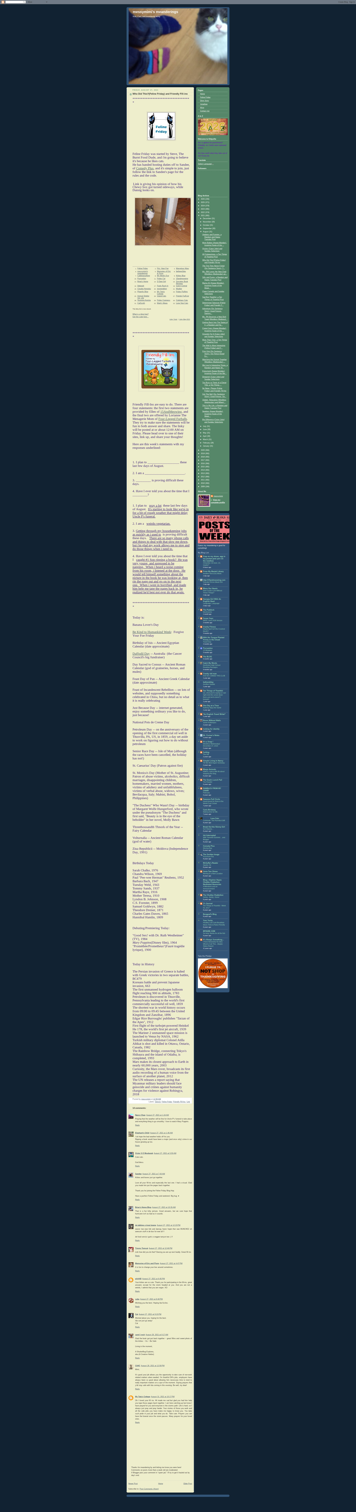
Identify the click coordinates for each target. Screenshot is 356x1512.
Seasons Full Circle (211, 799)
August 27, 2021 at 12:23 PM (168, 1225)
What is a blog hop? (141, 314)
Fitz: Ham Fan (163, 268)
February (207, 443)
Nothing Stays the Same (212, 708)
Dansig (158, 1102)
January (206, 446)
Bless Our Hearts (210, 589)
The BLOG (207, 657)
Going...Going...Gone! (211, 897)
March (205, 439)
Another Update (209, 684)
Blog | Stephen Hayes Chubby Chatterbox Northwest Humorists (212, 882)
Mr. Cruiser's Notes (211, 735)
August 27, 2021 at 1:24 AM (157, 1115)
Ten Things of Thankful (213, 691)
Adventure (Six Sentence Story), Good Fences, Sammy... (212, 311)
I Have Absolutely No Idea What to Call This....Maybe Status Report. (213, 944)
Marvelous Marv (182, 268)
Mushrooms (207, 612)
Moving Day (207, 848)
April (205, 436)
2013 (203, 473)
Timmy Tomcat (141, 1248)
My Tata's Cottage (161, 293)
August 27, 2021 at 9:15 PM (150, 1314)
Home (160, 1484)
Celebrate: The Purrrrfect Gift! (214, 820)
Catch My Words (210, 663)
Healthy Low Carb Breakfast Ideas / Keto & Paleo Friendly (214, 924)
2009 (203, 487)
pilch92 (138, 1279)
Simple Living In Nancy (213, 761)
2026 (203, 199)
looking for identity (211, 729)
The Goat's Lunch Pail (212, 780)
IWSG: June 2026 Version (212, 620)
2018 (203, 457)
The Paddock (208, 610)
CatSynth (141, 303)
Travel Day (207, 642)
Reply (137, 1125)
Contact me (204, 111)
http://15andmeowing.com (214, 580)
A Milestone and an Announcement (210, 888)
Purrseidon (141, 279)
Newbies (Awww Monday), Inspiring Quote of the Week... (212, 413)
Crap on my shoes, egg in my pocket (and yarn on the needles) (214, 558)
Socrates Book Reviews (182, 283)
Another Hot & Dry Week (212, 574)
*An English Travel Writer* (214, 714)
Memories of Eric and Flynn (147, 1263)
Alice (202, 108)
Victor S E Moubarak (144, 1153)
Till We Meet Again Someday (214, 763)
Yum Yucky (208, 921)
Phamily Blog (142, 292)
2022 (203, 212)
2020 (203, 450)
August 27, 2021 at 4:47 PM (171, 1263)
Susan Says (208, 618)
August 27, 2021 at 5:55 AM (165, 1153)
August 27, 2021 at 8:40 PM (151, 1299)
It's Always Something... (213, 940)
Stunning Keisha (144, 300)
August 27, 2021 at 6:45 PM (153, 1279)
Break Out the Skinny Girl (214, 827)
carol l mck (140, 1335)
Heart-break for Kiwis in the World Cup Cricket (213, 802)
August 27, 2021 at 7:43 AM (153, 1174)
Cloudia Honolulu (144, 289)
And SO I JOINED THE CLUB (214, 676)
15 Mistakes (207, 650)
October (206, 225)
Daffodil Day (141, 653)
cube (137, 1299)
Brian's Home (142, 282)
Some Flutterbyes (209, 723)
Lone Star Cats (182, 303)
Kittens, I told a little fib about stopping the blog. (213, 773)
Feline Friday (142, 268)
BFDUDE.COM (209, 931)
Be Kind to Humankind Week (152, 632)
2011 (203, 480)
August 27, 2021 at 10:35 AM (164, 1207)
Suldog (206, 752)
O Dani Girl (161, 282)
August (206, 232)
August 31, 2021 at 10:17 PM (163, 1397)
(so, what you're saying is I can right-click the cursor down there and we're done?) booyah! (214, 696)
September (207, 228)
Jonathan (203, 104)
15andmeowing (182, 279)
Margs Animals (209, 769)
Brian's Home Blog (143, 1207)
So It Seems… (208, 829)
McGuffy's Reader (210, 863)
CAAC (137, 1366)
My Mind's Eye (163, 276)
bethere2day (181, 271)
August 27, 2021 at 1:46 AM (161, 1133)
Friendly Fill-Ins (179, 1102)
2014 (203, 470)
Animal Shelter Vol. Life (143, 297)
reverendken (162, 289)
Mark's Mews (162, 303)
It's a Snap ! (208, 742)
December (207, 218)
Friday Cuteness (163, 300)
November (207, 222)
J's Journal (207, 904)
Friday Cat (161, 279)
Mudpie (179, 289)
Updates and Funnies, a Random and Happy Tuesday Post (212, 237)
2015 (203, 467)
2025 (203, 202)
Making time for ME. (210, 812)
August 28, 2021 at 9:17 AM (157, 1335)
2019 (203, 454)
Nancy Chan (140, 1115)
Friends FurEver (182, 296)
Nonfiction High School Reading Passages (211, 666)
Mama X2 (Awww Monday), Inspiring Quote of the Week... (213, 285)
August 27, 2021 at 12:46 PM (160, 1248)
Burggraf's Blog (210, 914)
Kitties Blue (180, 276)
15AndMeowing (171, 411)
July (205, 426)
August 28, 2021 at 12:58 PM (153, 1366)
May (205, 433)
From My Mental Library (213, 571)
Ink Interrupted (209, 835)
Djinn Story (204, 101)
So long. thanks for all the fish (214, 933)
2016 (203, 464)
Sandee (138, 1174)
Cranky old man (210, 674)
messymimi (218, 496)
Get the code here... (141, 317)
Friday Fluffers (182, 292)
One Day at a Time (211, 706)
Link (188, 1102)
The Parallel (207, 782)
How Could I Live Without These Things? (212, 592)
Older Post (187, 1484)
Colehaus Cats (182, 300)
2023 (203, 209)
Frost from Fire (208, 857)
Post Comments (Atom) (149, 1489)
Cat (136, 1314)
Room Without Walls (212, 720)
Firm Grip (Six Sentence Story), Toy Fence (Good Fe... (213, 353)
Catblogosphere (143, 276)
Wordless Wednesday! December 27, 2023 (211, 745)
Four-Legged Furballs (172, 419)
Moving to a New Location (213, 874)
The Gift (206, 754)
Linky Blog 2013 (184, 319)
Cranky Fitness (209, 627)
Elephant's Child (142, 1133)
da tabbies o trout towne (145, 1225)
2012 (203, 477)
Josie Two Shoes (210, 871)
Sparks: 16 (207, 865)
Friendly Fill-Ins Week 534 (213, 582)
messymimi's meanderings (155, 12)
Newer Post (133, 1484)
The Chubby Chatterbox (213, 895)
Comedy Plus (145, 168)
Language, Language (211, 603)
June (205, 429)
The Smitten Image (211, 855)
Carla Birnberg (209, 810)
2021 (203, 216)
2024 (203, 206)
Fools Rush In (162, 286)
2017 (203, 460)
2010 (203, 483)
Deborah (140, 286)
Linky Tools (173, 319)
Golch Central (181, 286)
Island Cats (161, 296)
